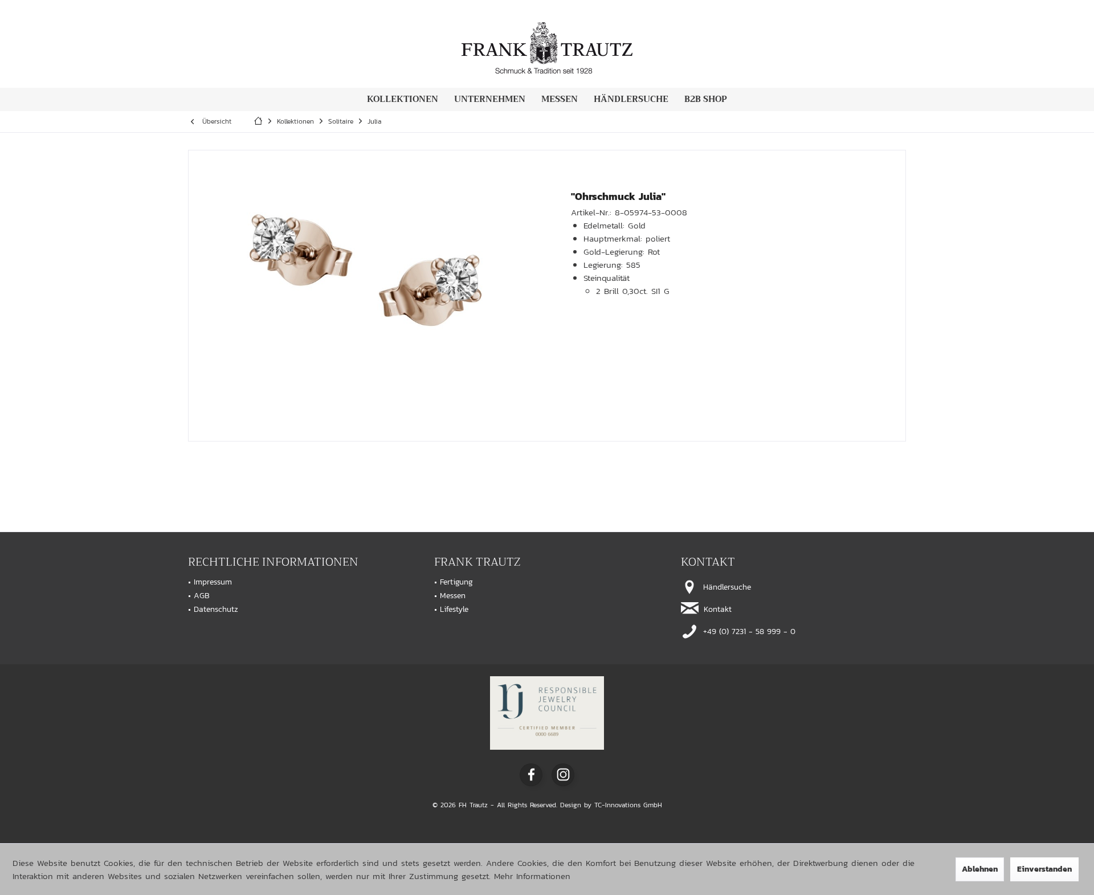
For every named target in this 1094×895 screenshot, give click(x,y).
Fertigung (456, 582)
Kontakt (716, 609)
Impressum (213, 582)
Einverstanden (1044, 869)
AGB (202, 596)
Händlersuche (725, 587)
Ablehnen (980, 869)
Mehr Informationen (532, 875)
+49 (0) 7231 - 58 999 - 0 (747, 631)
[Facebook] (531, 774)
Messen (453, 596)
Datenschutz (216, 609)
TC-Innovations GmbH (628, 805)
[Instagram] (563, 774)
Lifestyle (454, 609)
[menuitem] (402, 99)
